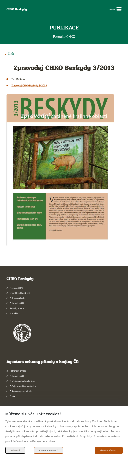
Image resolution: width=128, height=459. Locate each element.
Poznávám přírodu (18, 370)
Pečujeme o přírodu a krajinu (23, 386)
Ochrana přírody (17, 298)
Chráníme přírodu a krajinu (22, 381)
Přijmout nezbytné (48, 450)
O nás (12, 396)
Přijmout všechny (108, 450)
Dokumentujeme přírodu (21, 391)
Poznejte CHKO (17, 288)
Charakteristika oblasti (20, 293)
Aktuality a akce (17, 308)
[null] (9, 53)
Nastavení (15, 450)
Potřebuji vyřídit (17, 303)
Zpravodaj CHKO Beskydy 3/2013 (29, 85)
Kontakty (14, 313)
